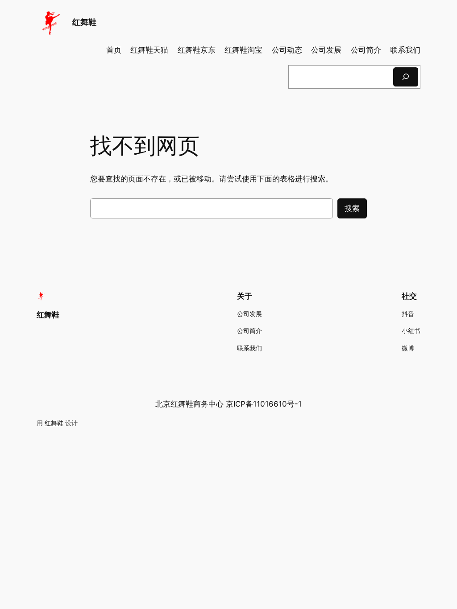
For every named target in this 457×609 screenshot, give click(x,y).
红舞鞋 (84, 22)
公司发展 (326, 49)
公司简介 (366, 49)
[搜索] (405, 76)
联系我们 (405, 49)
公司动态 (287, 49)
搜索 (352, 208)
